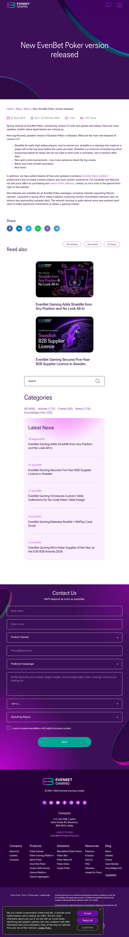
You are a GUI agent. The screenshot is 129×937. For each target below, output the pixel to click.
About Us (14, 851)
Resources (92, 846)
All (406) (29, 408)
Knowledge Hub (113, 868)
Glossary (89, 868)
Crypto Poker (63, 868)
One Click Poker (38, 864)
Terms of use (15, 895)
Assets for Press (93, 872)
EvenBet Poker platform (95, 176)
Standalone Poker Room (69, 851)
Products (35, 846)
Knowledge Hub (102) (38, 412)
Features (89, 851)
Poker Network (64, 859)
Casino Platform (38, 872)
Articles (109, 855)
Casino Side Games (40, 868)
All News (111, 244)
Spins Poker (36, 859)
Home (10, 109)
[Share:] (29, 228)
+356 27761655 (64, 832)
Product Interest (20, 637)
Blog (18, 109)
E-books (89, 855)
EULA (24, 895)
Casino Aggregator (39, 876)
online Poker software (62, 183)
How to (89, 859)
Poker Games (37, 851)
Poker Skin (62, 855)
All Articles (72, 244)
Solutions (63, 846)
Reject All (88, 920)
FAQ (87, 864)
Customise (87, 927)
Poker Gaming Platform (42, 855)
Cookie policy (45, 895)
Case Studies (112, 864)
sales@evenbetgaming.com (64, 835)
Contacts (14, 859)
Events (108, 859)
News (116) (83, 408)
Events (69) (65, 408)
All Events (92, 244)
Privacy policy (33, 895)
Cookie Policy (44, 928)
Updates (110, 875)
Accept (87, 913)
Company (16, 846)
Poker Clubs (63, 864)
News (27, 109)
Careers (14, 855)
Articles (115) (46, 408)
